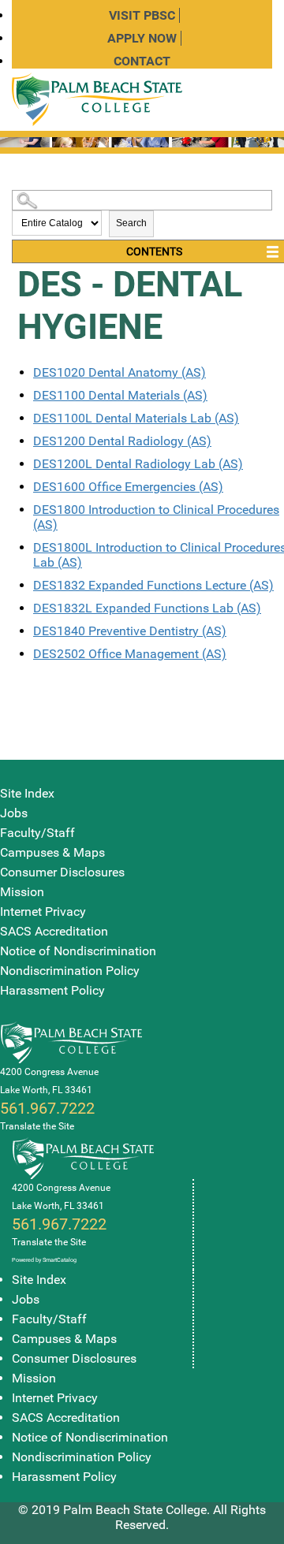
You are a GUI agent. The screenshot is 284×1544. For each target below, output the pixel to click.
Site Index (27, 793)
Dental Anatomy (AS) (119, 372)
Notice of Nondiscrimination (78, 950)
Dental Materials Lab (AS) (136, 418)
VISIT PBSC (142, 15)
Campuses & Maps (52, 852)
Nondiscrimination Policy (70, 970)
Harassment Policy (52, 990)
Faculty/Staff (37, 832)
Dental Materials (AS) (120, 395)
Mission (22, 891)
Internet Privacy (43, 911)
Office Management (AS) (129, 653)
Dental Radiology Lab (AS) (138, 463)
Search (131, 223)
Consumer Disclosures (62, 872)
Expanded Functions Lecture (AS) (153, 585)
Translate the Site (37, 1126)
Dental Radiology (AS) (122, 440)
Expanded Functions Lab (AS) (147, 608)
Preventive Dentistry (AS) (129, 630)
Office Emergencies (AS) (128, 486)
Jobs (14, 812)
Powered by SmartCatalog (44, 1259)
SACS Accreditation (54, 931)
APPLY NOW (142, 38)
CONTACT (142, 61)
